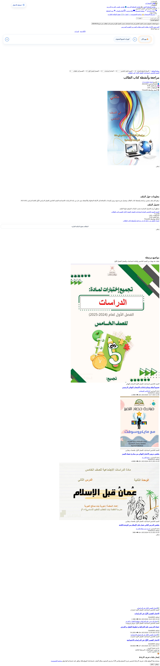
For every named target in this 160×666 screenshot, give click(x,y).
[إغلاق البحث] (137, 18)
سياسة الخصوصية (56, 661)
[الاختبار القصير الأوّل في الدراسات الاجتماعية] (145, 635)
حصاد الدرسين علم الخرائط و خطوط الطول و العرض (140, 627)
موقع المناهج (155, 71)
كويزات (77, 31)
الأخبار (151, 27)
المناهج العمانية (155, 20)
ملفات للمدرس (136, 27)
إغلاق (152, 664)
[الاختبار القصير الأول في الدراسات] (148, 608)
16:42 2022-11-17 (147, 82)
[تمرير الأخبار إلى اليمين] (135, 39)
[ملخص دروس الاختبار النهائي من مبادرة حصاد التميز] (139, 448)
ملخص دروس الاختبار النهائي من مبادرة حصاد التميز (140, 454)
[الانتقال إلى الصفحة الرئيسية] (155, 3)
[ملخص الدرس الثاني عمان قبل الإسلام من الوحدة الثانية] (109, 519)
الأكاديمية (82, 31)
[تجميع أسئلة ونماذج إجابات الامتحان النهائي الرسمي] (115, 382)
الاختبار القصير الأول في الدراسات (147, 614)
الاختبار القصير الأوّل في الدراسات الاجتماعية (143, 640)
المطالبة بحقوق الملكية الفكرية (80, 226)
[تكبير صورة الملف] (133, 165)
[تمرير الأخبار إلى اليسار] (7, 39)
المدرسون (156, 27)
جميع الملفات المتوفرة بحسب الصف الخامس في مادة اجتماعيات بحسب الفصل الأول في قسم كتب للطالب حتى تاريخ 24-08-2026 (125, 23)
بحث (140, 18)
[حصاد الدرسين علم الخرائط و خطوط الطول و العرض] (142, 621)
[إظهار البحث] (158, 16)
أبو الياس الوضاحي (144, 391)
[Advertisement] (103, 57)
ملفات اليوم (145, 27)
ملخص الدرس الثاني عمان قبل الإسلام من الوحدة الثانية (139, 525)
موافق (157, 664)
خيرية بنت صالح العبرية (143, 528)
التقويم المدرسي (126, 27)
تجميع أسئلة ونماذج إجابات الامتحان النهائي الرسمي (140, 387)
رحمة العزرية (146, 457)
